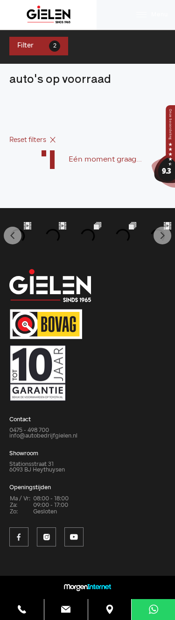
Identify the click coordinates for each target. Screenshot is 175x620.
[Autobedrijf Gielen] (163, 146)
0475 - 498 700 (29, 430)
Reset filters (28, 140)
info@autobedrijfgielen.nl (43, 436)
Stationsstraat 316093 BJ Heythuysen (37, 467)
